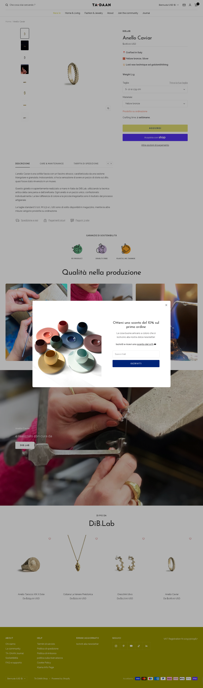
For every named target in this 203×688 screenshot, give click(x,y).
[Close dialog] (151, 312)
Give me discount (74, 363)
